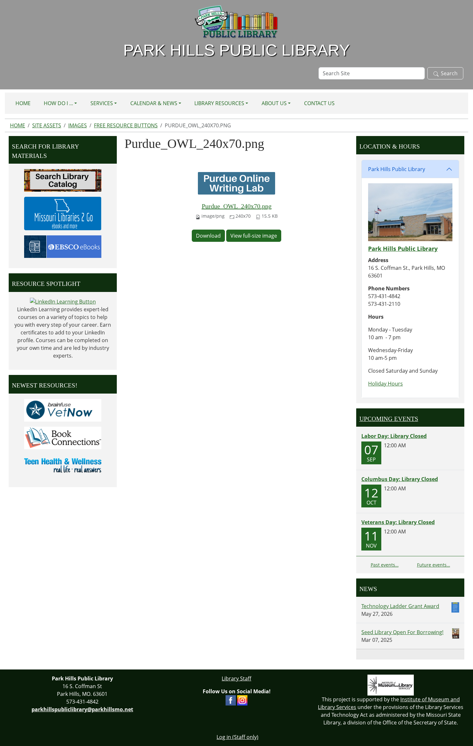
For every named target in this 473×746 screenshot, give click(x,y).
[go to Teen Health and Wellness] (62, 465)
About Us (274, 103)
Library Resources (219, 103)
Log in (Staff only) (237, 737)
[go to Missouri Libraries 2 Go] (62, 212)
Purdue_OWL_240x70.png (237, 206)
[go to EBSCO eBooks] (62, 246)
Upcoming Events (388, 418)
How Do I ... (58, 103)
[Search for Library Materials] (62, 179)
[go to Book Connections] (62, 437)
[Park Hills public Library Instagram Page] (242, 700)
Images (77, 125)
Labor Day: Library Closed (394, 436)
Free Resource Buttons (126, 125)
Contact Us (319, 103)
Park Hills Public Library (396, 169)
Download (208, 235)
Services (101, 103)
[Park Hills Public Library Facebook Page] (231, 700)
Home (23, 103)
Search (449, 73)
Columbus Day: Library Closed (399, 479)
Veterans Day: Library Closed (398, 522)
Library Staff (236, 678)
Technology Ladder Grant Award (400, 606)
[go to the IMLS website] (391, 685)
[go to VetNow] (62, 409)
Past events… (385, 565)
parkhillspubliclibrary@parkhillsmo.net (82, 709)
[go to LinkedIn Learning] (63, 301)
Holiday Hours (385, 383)
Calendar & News (153, 103)
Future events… (433, 565)
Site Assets (46, 125)
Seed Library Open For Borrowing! (402, 632)
